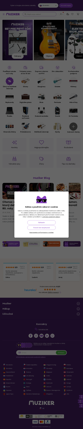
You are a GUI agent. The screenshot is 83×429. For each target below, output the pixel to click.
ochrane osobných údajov (51, 217)
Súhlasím (41, 222)
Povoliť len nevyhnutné (41, 227)
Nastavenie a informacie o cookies (41, 232)
